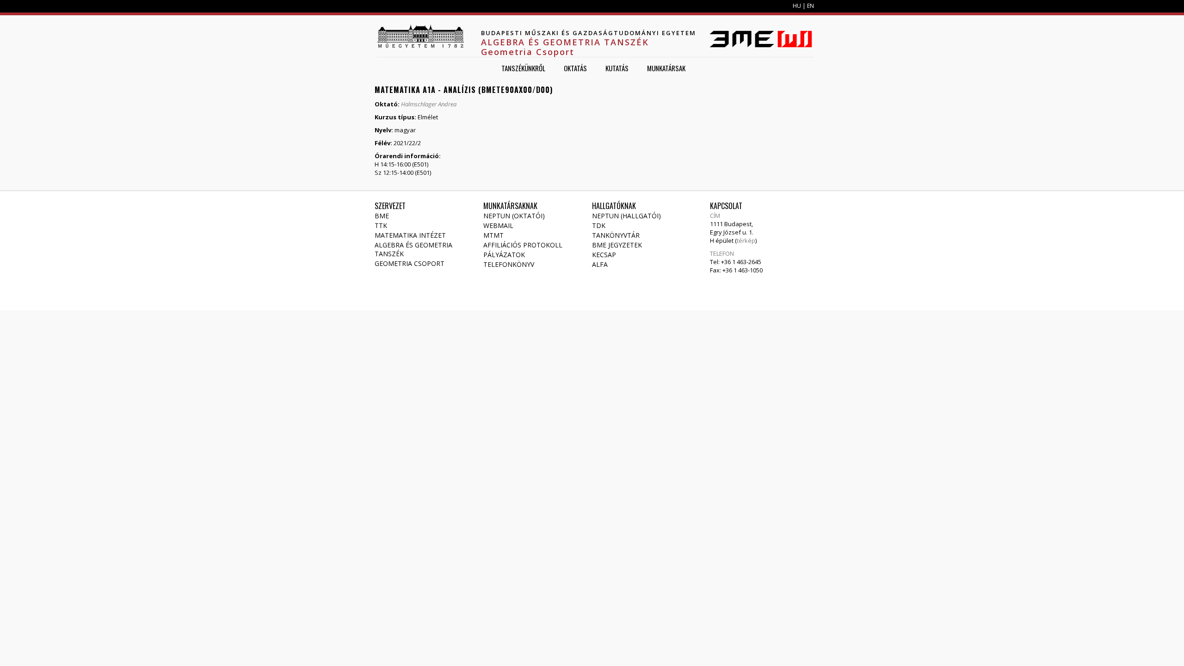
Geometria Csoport (409, 263)
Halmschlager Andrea (428, 104)
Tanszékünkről (523, 68)
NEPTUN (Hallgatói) (626, 215)
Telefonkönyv (508, 264)
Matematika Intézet (410, 235)
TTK (381, 225)
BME (382, 215)
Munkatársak (666, 68)
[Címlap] (420, 36)
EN (810, 6)
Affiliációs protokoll (522, 244)
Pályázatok (504, 254)
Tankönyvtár (616, 235)
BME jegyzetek (617, 244)
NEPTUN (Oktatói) (514, 215)
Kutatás (617, 68)
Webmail (498, 225)
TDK (598, 225)
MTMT (493, 235)
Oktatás (575, 68)
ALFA (600, 264)
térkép (746, 240)
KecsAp (604, 254)
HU (797, 6)
